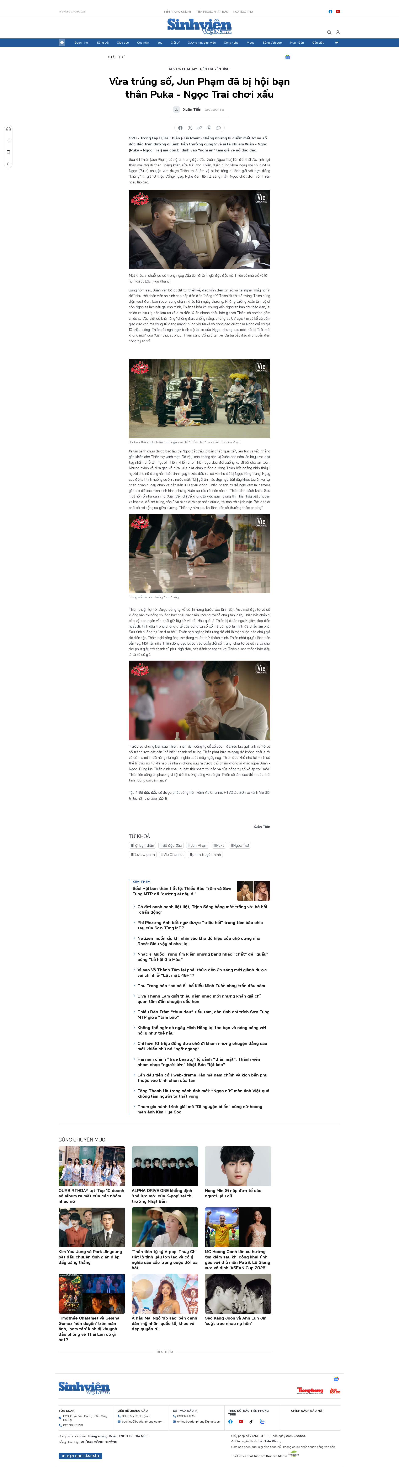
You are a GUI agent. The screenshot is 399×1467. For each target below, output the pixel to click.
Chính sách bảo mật (307, 1411)
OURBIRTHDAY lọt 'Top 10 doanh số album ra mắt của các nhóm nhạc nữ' (91, 1196)
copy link (199, 128)
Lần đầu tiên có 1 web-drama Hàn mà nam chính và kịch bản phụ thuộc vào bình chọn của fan (202, 1077)
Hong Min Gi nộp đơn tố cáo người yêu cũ (233, 1193)
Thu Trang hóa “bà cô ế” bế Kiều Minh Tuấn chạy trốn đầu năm (201, 985)
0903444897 (186, 1416)
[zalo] (264, 1421)
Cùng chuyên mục (82, 1139)
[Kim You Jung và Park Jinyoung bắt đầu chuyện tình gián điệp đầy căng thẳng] (92, 1227)
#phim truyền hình (205, 854)
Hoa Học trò (243, 12)
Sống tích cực (272, 42)
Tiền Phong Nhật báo (212, 12)
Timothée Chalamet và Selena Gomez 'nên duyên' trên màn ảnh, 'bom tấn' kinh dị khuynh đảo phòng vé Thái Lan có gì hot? (89, 1328)
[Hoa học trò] (335, 1391)
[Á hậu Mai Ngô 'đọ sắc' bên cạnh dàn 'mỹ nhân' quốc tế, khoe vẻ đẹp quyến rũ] (165, 1294)
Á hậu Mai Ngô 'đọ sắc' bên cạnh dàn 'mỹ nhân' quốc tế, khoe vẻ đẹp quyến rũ (164, 1323)
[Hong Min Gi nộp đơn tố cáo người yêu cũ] (238, 1166)
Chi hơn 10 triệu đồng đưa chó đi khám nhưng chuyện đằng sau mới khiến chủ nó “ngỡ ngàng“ (202, 1046)
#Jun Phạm (197, 845)
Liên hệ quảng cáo (132, 1411)
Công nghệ (231, 42)
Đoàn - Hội (81, 42)
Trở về (8, 164)
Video (251, 42)
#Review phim (143, 854)
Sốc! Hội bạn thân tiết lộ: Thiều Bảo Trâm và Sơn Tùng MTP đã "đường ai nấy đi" (182, 891)
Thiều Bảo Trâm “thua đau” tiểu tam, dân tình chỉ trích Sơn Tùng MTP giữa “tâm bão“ (204, 1014)
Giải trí (175, 42)
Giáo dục (123, 42)
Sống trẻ (103, 42)
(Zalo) (147, 1416)
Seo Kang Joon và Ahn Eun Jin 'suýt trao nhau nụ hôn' (235, 1320)
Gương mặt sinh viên (202, 42)
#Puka (219, 845)
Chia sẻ (8, 140)
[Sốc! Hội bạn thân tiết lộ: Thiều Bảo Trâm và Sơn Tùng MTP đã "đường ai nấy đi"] (253, 891)
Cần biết (318, 42)
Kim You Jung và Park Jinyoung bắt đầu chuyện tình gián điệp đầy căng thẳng (90, 1257)
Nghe (8, 129)
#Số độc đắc (171, 845)
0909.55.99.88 (132, 1416)
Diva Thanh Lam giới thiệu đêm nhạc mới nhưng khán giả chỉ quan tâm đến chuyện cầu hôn (199, 998)
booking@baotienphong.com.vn (142, 1421)
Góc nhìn (143, 42)
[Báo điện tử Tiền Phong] (310, 1391)
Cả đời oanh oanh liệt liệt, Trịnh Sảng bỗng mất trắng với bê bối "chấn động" (202, 909)
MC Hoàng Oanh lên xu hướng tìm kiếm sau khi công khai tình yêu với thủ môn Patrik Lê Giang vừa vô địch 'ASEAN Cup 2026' (237, 1259)
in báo (209, 128)
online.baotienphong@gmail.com (198, 1421)
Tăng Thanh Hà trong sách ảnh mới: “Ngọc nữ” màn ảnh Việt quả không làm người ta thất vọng (203, 1093)
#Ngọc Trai (240, 845)
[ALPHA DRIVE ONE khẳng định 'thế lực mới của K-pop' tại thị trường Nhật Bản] (165, 1166)
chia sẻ (180, 128)
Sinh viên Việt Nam (84, 1388)
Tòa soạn (66, 1411)
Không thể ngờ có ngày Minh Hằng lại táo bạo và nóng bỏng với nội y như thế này (202, 1030)
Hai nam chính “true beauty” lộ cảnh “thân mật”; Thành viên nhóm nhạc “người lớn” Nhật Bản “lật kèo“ (199, 1062)
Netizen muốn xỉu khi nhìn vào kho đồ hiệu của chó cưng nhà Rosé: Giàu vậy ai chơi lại (199, 941)
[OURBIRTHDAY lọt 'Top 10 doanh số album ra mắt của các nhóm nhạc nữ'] (92, 1166)
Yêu (160, 42)
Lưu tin (8, 152)
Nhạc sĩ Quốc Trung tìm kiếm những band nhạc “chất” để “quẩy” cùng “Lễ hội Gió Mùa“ (203, 956)
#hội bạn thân (142, 845)
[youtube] (337, 11)
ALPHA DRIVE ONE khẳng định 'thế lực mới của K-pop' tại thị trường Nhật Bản (162, 1196)
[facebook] (330, 11)
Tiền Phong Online (177, 12)
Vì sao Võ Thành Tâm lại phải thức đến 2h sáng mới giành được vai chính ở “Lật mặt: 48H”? (202, 972)
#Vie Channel (172, 854)
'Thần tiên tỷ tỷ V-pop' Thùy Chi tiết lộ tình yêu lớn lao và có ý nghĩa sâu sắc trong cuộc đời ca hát (165, 1259)
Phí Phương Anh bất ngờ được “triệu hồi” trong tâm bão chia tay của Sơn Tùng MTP (200, 925)
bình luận (218, 128)
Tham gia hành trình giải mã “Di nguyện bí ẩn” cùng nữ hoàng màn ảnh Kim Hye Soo (200, 1109)
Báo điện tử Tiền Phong (199, 26)
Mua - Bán (297, 42)
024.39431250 (73, 1425)
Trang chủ (62, 42)
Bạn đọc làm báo (83, 1456)
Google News (287, 57)
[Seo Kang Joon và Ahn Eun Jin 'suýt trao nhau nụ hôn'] (238, 1294)
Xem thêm (337, 42)
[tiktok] (253, 1421)
